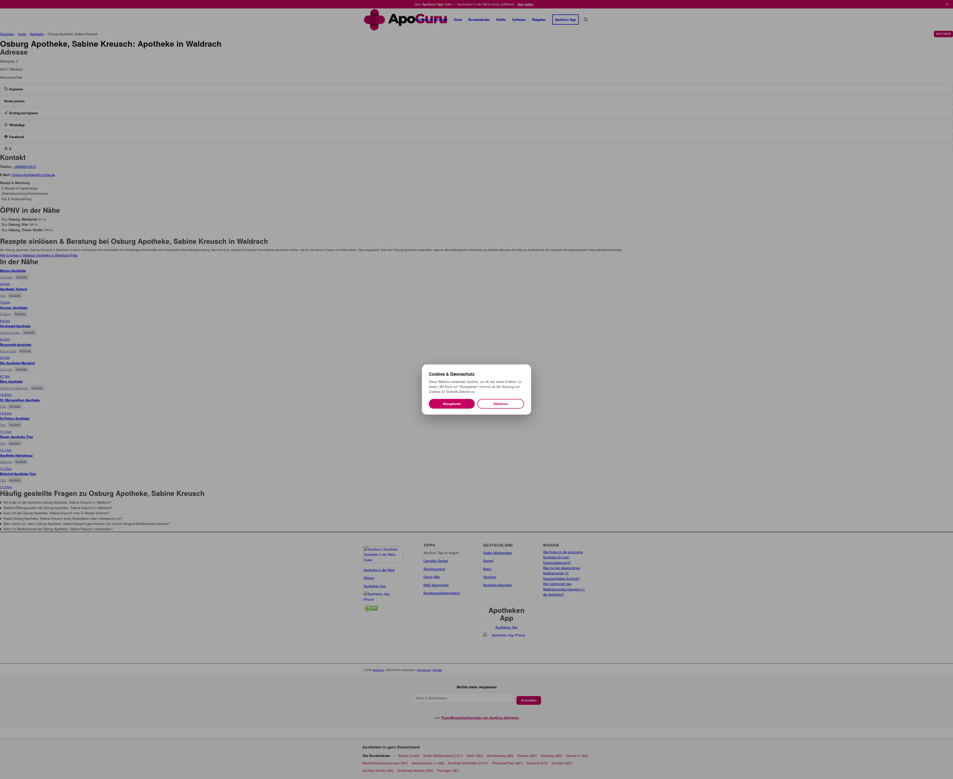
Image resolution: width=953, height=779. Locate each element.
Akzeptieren (452, 404)
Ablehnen (500, 404)
